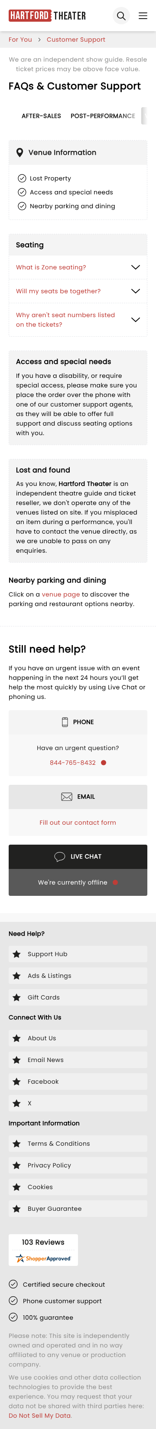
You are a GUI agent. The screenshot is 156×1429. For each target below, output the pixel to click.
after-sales (41, 115)
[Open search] (121, 15)
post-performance (103, 115)
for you (20, 39)
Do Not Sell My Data (40, 1415)
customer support (76, 39)
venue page (61, 594)
